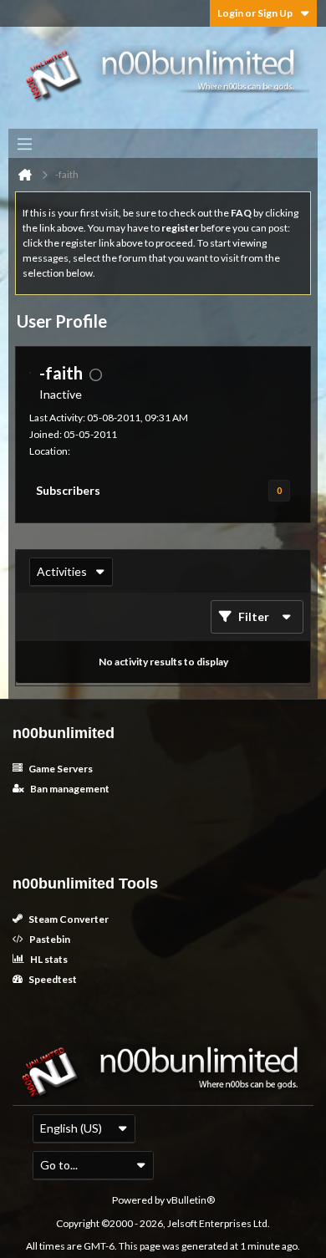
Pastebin (49, 939)
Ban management (69, 788)
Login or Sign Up (255, 13)
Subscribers (68, 490)
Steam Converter (68, 919)
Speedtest (52, 979)
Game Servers (60, 768)
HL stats (48, 959)
